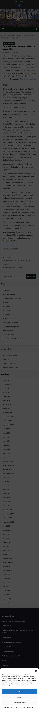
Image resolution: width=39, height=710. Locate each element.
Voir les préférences (19, 703)
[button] (36, 671)
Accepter (19, 691)
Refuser (19, 697)
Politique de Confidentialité (11, 707)
